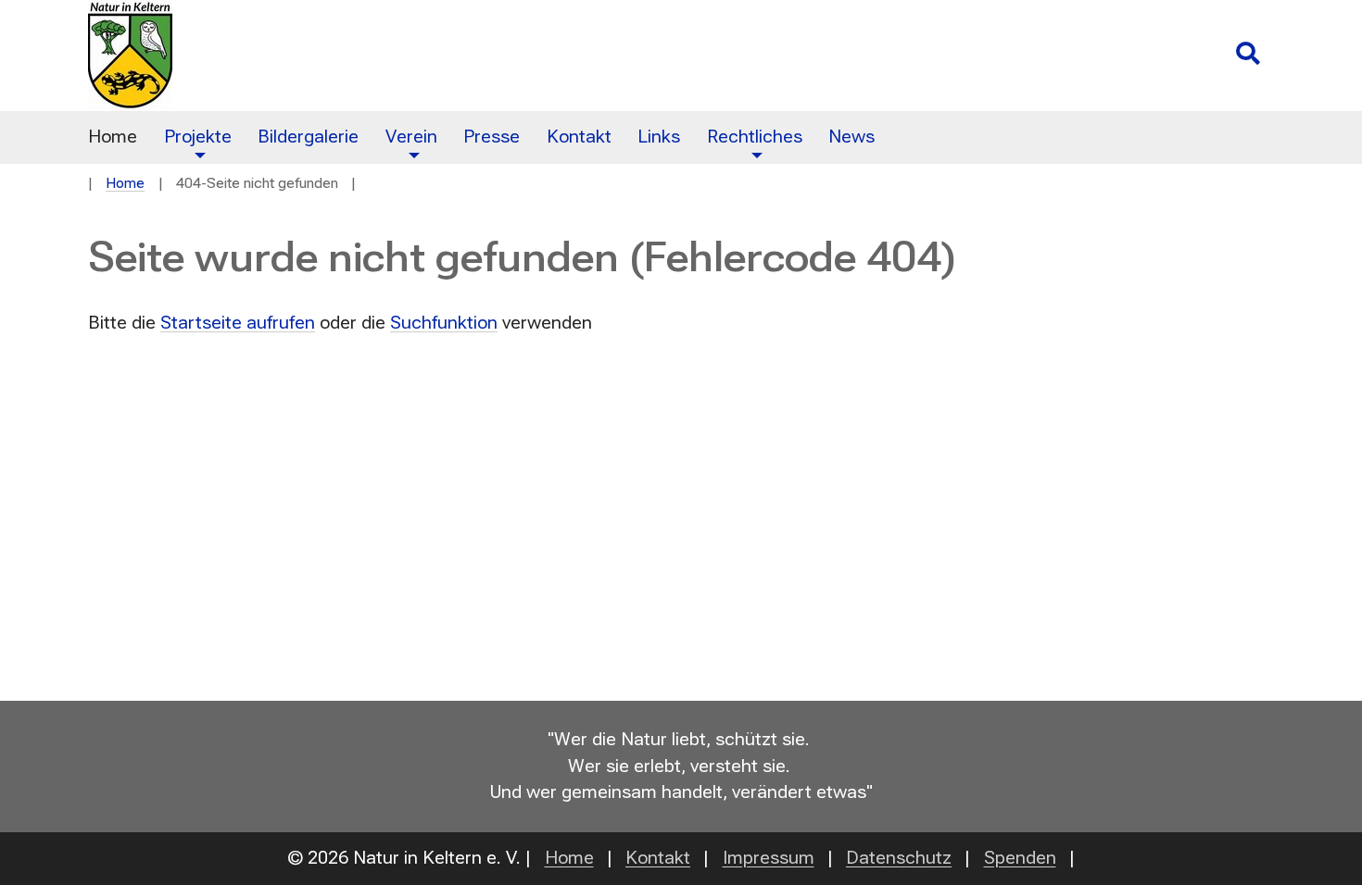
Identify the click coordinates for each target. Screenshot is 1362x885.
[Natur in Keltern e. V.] (474, 55)
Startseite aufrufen (237, 322)
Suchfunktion (444, 322)
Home (125, 183)
